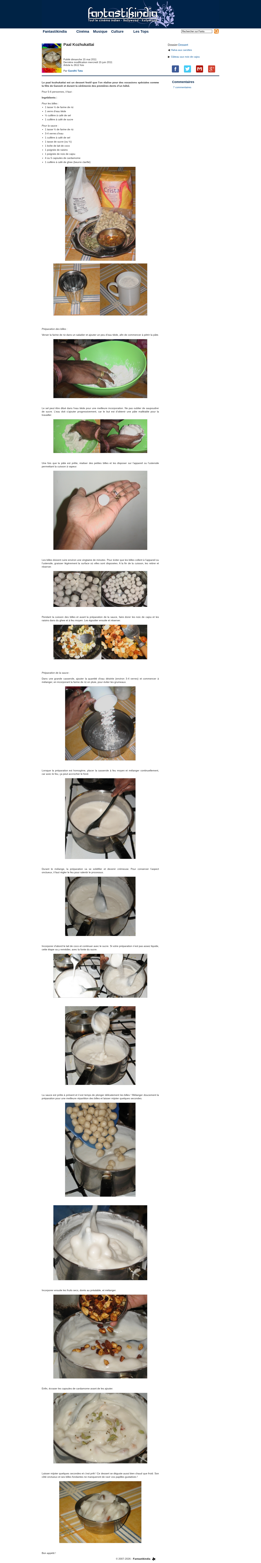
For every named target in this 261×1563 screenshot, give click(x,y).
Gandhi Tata (75, 70)
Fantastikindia (55, 31)
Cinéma (82, 31)
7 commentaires (182, 87)
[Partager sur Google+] (211, 68)
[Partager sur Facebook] (175, 68)
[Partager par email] (199, 68)
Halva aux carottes (181, 50)
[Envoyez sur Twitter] (187, 68)
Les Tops (141, 31)
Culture (117, 31)
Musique (100, 31)
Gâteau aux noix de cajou (185, 56)
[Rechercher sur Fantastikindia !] (216, 31)
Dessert (183, 44)
